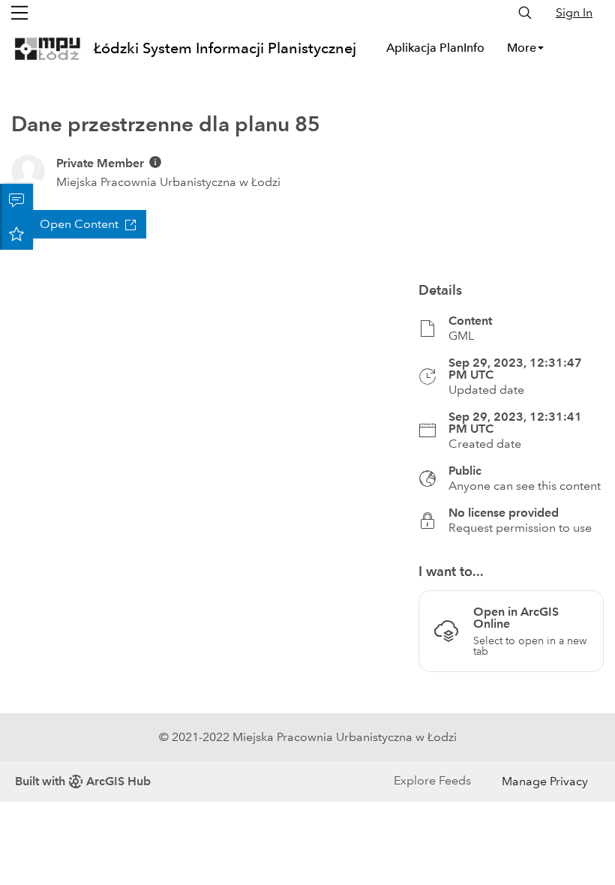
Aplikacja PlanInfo (435, 47)
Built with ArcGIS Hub (83, 781)
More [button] (521, 47)
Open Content (79, 224)
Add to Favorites (16, 233)
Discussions (16, 200)
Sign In (574, 12)
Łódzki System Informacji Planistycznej (225, 48)
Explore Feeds (432, 780)
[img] (155, 162)
